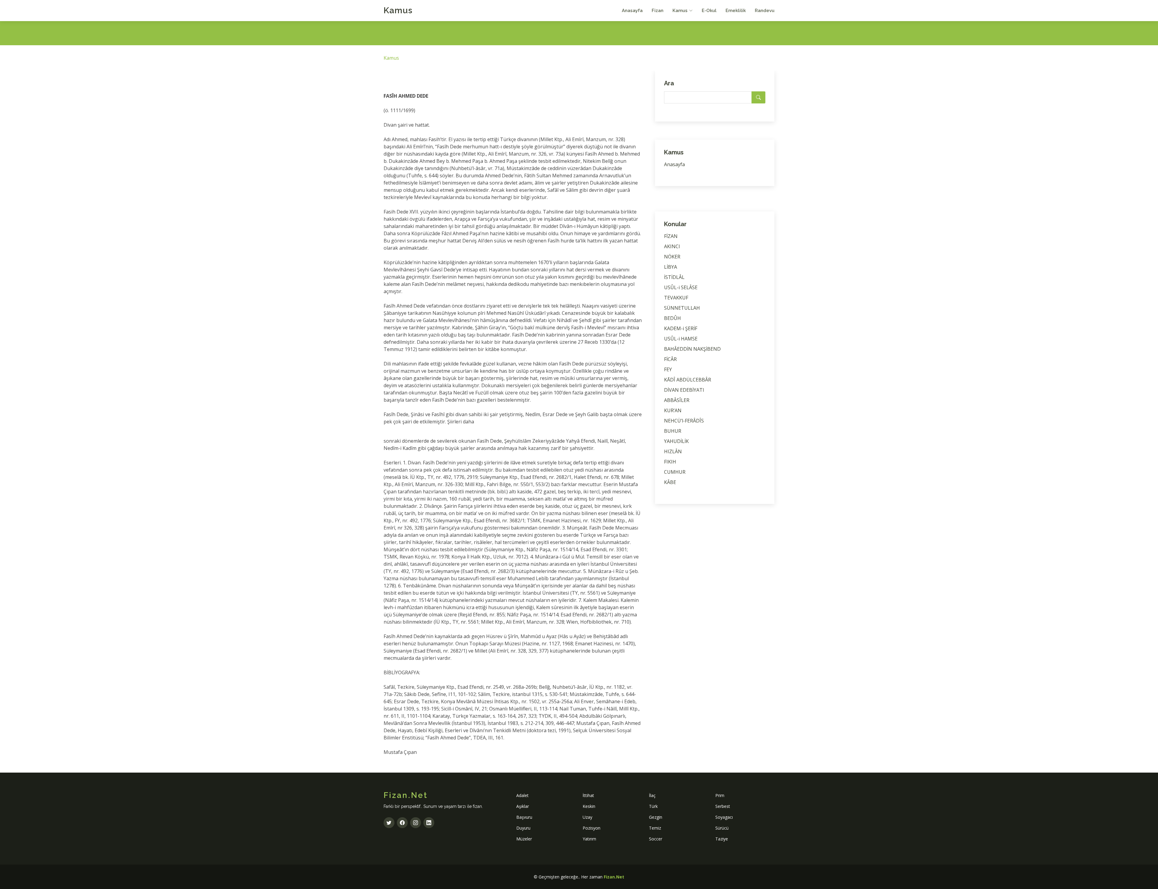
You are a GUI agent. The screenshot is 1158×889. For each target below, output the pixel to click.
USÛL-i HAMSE (681, 338)
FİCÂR (670, 359)
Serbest (722, 806)
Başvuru (524, 817)
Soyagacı (724, 817)
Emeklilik (736, 10)
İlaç (652, 795)
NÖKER (672, 256)
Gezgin (655, 817)
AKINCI (672, 246)
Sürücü (722, 828)
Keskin (589, 806)
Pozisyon (591, 828)
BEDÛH (672, 318)
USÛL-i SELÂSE (681, 287)
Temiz (655, 828)
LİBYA (670, 267)
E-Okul (709, 10)
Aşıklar (522, 806)
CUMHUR (674, 472)
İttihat (588, 795)
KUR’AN (673, 410)
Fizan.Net (614, 877)
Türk (653, 806)
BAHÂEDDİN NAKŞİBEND (692, 349)
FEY (668, 369)
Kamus (398, 10)
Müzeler (524, 839)
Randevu (764, 10)
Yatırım (589, 839)
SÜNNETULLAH (682, 308)
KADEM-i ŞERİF (680, 328)
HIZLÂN (673, 451)
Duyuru (523, 828)
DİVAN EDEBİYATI (684, 390)
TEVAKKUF (676, 297)
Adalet (522, 795)
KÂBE (670, 482)
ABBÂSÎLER (676, 400)
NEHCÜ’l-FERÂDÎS (684, 420)
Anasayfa (632, 10)
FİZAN (671, 236)
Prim (719, 795)
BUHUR (672, 431)
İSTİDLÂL (674, 277)
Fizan (657, 10)
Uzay (587, 817)
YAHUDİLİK (676, 441)
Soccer (655, 839)
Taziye (721, 839)
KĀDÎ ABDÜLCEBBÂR (687, 379)
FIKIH (670, 461)
